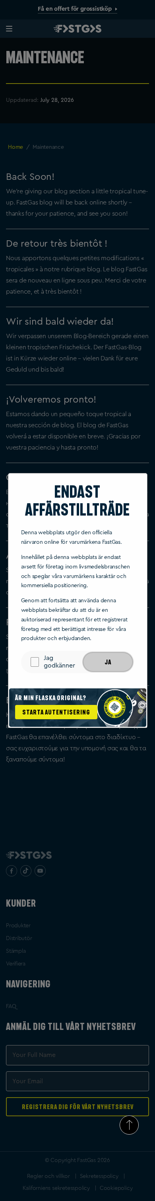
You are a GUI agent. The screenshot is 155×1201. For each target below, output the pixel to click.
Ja (108, 662)
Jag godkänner (59, 662)
